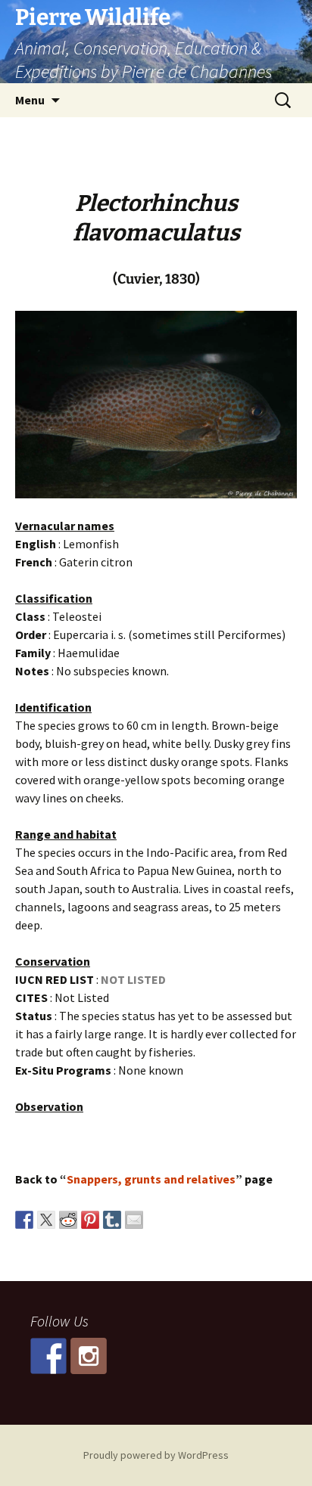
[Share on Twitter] (46, 1220)
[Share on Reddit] (68, 1220)
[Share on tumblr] (112, 1220)
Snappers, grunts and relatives (151, 1179)
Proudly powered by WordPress (156, 1455)
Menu (30, 99)
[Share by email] (134, 1220)
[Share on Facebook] (24, 1220)
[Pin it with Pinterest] (90, 1220)
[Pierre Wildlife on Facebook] (48, 1356)
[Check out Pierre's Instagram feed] (88, 1356)
